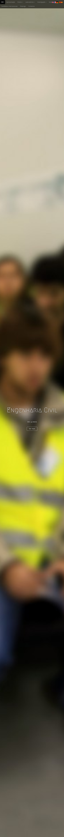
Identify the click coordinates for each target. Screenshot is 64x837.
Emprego (23, 6)
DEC (2, 2)
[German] (57, 2)
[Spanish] (62, 2)
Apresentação (10, 2)
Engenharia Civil (32, 410)
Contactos (31, 6)
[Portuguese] (59, 2)
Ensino (20, 2)
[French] (55, 2)
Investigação (41, 2)
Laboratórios (29, 2)
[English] (53, 2)
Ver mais (32, 429)
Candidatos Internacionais (9, 6)
